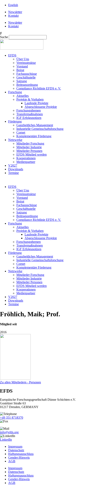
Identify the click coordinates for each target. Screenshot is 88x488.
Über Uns (22, 59)
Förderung (15, 121)
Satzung (21, 81)
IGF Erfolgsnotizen (28, 118)
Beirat (20, 70)
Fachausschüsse (26, 73)
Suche (4, 37)
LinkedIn (6, 439)
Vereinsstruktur (26, 62)
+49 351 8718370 (11, 417)
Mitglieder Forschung (30, 143)
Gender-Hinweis (19, 457)
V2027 (12, 165)
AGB (11, 461)
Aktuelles (22, 95)
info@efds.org (9, 432)
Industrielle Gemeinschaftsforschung (39, 129)
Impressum (15, 446)
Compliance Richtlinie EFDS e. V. (38, 88)
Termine (13, 173)
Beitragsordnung (27, 84)
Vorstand (22, 66)
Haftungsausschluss (21, 454)
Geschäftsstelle (26, 77)
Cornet (20, 132)
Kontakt (13, 15)
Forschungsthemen (28, 110)
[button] (44, 33)
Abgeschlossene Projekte (41, 106)
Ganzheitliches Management (34, 125)
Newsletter (15, 12)
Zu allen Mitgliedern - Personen (20, 382)
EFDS (12, 55)
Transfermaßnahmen (29, 114)
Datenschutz (16, 450)
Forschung (15, 92)
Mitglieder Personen (29, 151)
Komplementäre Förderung (33, 136)
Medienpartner (25, 162)
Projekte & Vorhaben (30, 99)
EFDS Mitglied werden (31, 154)
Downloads (15, 169)
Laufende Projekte (36, 103)
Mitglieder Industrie (29, 147)
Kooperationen (26, 158)
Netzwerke (15, 140)
